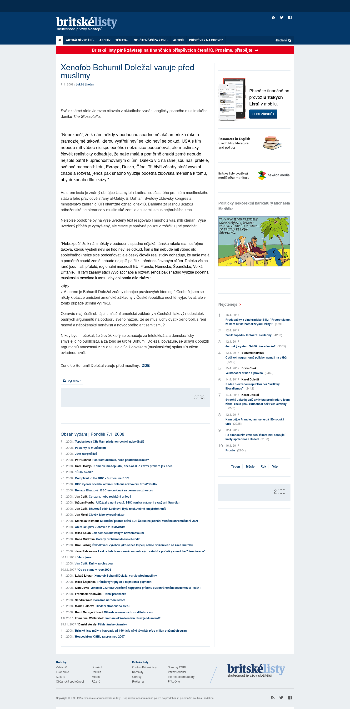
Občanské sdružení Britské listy (102, 698)
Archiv (104, 40)
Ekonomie (62, 672)
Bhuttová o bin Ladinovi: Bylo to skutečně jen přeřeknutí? (127, 508)
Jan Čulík (81, 496)
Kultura (60, 676)
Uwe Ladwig (83, 545)
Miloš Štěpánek (85, 581)
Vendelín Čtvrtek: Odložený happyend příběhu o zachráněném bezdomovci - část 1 (146, 587)
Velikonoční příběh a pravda (249, 373)
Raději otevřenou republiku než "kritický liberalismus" (252, 386)
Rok (263, 466)
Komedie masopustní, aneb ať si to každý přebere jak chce (133, 466)
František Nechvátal (88, 594)
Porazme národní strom (109, 600)
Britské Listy (256, 671)
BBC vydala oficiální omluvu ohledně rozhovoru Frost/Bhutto (116, 484)
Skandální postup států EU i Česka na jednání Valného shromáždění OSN (149, 521)
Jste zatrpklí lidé (86, 453)
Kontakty (137, 672)
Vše (275, 466)
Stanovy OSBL (177, 667)
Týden (235, 466)
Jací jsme (84, 557)
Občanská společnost (70, 681)
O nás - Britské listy (144, 667)
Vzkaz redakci (177, 672)
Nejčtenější (228, 304)
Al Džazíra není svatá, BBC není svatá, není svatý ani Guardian (138, 502)
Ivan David (82, 587)
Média (96, 676)
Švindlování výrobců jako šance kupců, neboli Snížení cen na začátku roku (142, 545)
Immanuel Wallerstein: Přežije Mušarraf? (132, 618)
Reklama (138, 681)
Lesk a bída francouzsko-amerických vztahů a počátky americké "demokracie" (151, 551)
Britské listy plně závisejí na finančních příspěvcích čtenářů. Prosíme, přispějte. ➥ (175, 50)
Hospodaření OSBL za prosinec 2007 (100, 636)
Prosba (235, 450)
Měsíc (250, 466)
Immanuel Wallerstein (89, 618)
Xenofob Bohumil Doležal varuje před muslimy (126, 575)
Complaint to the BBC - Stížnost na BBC (102, 478)
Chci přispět (263, 114)
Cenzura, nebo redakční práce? (110, 496)
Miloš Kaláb (83, 533)
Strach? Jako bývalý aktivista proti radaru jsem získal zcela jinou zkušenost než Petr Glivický (257, 403)
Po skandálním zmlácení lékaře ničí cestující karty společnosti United (255, 437)
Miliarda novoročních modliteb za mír (129, 612)
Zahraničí (62, 667)
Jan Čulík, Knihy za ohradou (94, 563)
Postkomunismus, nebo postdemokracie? (120, 460)
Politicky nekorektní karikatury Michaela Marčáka (254, 205)
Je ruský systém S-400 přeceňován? (255, 346)
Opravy (136, 676)
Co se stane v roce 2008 (94, 569)
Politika (96, 672)
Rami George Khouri (89, 612)
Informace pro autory (181, 676)
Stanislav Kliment (87, 521)
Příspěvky (174, 681)
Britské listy (91, 24)
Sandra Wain (83, 600)
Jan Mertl (81, 514)
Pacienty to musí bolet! (90, 447)
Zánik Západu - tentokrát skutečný (253, 335)
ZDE (146, 365)
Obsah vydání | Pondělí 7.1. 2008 (92, 434)
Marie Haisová (85, 606)
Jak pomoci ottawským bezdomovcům (118, 533)
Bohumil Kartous (252, 352)
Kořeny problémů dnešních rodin (118, 539)
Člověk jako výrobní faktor (107, 514)
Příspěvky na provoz (206, 40)
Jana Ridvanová (86, 551)
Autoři (178, 40)
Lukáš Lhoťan (85, 84)
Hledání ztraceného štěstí (113, 606)
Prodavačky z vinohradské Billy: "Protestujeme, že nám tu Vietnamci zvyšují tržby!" (257, 321)
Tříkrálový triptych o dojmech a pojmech (124, 581)
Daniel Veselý (87, 624)
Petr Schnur (83, 460)
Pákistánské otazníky (112, 624)
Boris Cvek (249, 368)
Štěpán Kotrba (85, 502)
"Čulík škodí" (84, 472)
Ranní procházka (115, 594)
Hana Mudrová (85, 539)
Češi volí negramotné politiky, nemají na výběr (256, 359)
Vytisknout (74, 381)
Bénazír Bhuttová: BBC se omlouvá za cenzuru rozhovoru (114, 490)
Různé (96, 681)
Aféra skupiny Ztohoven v (100, 527)
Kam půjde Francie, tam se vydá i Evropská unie (254, 421)
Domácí (97, 667)
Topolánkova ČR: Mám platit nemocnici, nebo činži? (109, 441)
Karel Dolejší (83, 466)
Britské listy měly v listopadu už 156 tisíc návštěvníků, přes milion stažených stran (131, 630)
